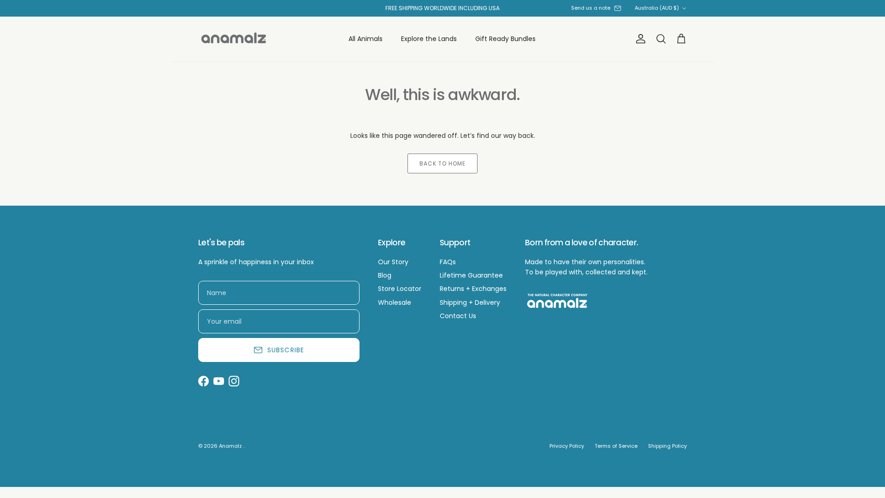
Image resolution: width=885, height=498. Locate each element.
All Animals (365, 38)
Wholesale (394, 302)
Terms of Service (616, 446)
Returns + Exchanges (473, 288)
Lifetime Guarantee (471, 275)
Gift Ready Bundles (505, 38)
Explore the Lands (429, 38)
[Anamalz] (234, 39)
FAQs (448, 262)
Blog (384, 275)
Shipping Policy (667, 446)
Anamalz (231, 446)
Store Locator (399, 288)
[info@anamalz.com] (617, 8)
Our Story (393, 262)
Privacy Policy (566, 446)
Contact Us (458, 315)
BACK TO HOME (442, 163)
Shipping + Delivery (470, 302)
